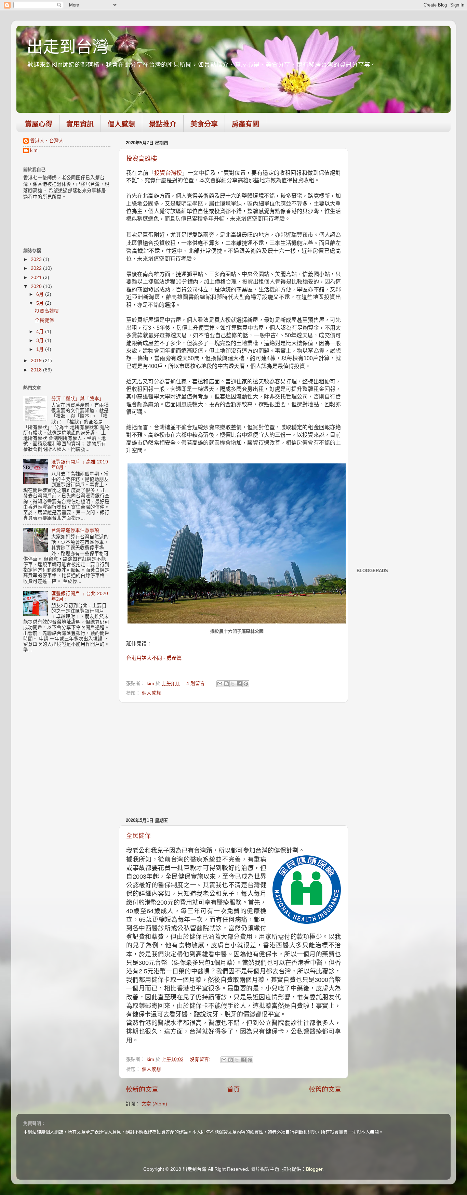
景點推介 (162, 124)
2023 (37, 259)
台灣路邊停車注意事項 (75, 530)
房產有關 (245, 124)
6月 (40, 294)
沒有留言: (201, 1059)
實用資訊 (80, 124)
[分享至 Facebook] (239, 683)
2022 (37, 268)
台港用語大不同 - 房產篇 (154, 658)
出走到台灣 (68, 47)
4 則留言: (197, 683)
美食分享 (204, 124)
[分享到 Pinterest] (245, 683)
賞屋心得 (38, 124)
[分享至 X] (232, 683)
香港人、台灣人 (47, 140)
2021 (37, 277)
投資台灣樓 (168, 173)
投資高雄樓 (141, 158)
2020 (37, 286)
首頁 (233, 1089)
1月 (40, 349)
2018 (37, 369)
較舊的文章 (325, 1089)
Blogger (314, 1169)
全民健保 (138, 835)
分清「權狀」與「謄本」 (77, 398)
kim (34, 150)
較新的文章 (142, 1089)
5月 (40, 303)
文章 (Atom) (154, 1103)
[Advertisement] (233, 759)
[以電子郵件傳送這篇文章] (219, 683)
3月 (40, 340)
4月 (40, 331)
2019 (37, 360)
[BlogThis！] (226, 683)
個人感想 (121, 124)
